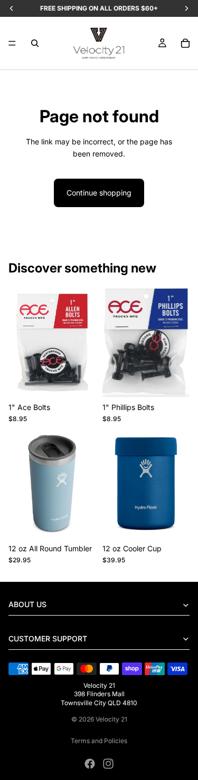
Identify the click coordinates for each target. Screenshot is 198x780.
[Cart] (185, 43)
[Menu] (12, 43)
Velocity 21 (111, 719)
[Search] (34, 43)
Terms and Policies (99, 741)
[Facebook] (89, 763)
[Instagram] (108, 763)
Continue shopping (99, 192)
